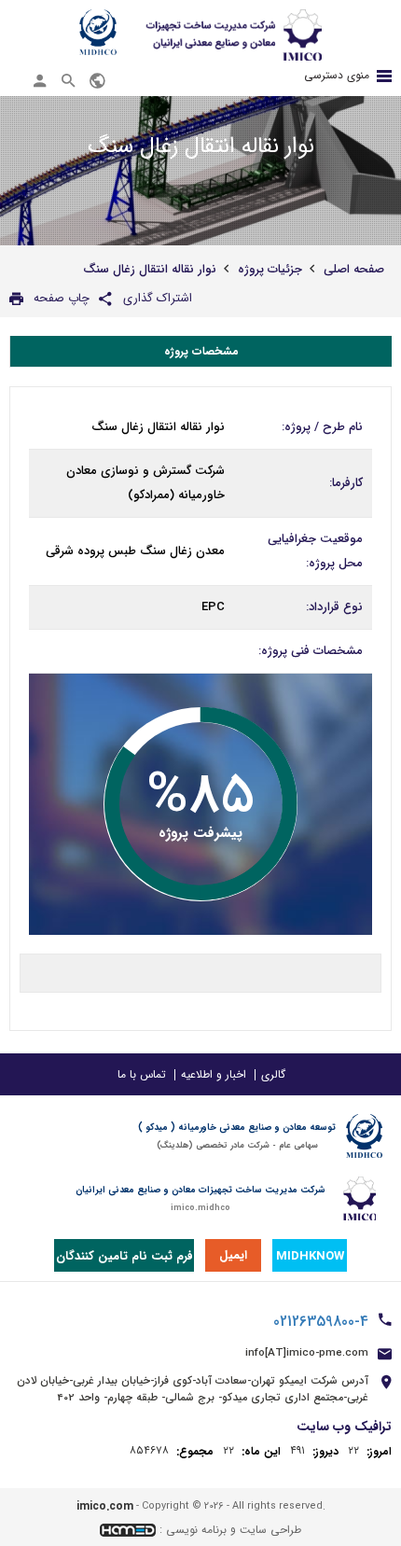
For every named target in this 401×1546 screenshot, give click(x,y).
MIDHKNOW (310, 1256)
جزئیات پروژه (270, 269)
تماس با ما (142, 1074)
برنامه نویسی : (193, 1530)
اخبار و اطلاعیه (213, 1074)
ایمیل (233, 1255)
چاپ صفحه (62, 298)
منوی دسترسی (336, 75)
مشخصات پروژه (201, 351)
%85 (200, 797)
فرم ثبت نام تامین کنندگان (124, 1256)
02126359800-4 (320, 1322)
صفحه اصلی (354, 269)
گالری (273, 1074)
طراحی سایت (270, 1530)
